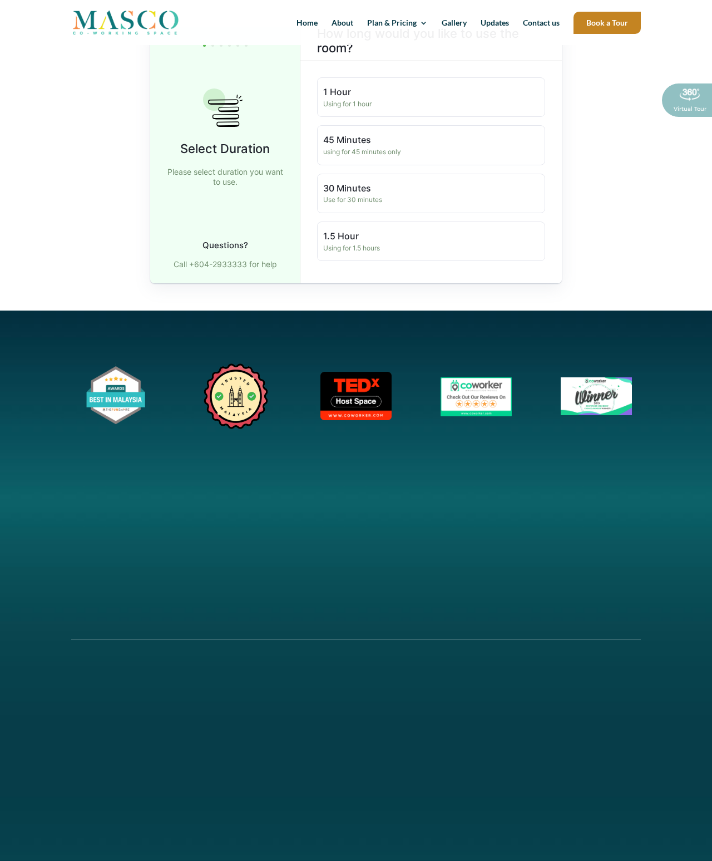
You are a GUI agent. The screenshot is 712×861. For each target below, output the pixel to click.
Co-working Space (252, 690)
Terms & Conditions (404, 730)
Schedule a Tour (548, 690)
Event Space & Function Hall (268, 716)
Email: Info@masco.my (561, 703)
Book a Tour (607, 22)
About (342, 23)
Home (307, 23)
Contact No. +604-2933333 (566, 716)
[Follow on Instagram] (100, 734)
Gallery (454, 23)
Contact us (541, 23)
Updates (495, 23)
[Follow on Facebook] (79, 734)
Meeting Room (246, 703)
